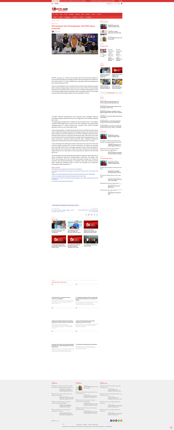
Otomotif (99, 14)
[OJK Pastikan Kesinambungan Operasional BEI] (91, 239)
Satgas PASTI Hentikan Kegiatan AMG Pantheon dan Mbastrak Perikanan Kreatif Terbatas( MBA (73, 174)
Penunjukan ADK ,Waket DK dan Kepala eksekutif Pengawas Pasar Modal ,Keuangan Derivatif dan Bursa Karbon (75, 178)
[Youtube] (116, 421)
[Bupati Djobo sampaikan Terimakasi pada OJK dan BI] (111, 168)
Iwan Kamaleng (57, 31)
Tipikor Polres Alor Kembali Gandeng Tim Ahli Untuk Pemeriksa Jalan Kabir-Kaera (105, 87)
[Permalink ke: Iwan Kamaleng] (53, 31)
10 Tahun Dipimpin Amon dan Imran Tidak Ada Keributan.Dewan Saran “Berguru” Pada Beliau (110, 126)
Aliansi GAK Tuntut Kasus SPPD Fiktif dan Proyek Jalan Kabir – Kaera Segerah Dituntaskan (117, 87)
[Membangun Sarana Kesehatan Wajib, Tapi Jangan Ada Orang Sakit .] (63, 394)
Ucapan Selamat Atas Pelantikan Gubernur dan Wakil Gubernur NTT (115, 398)
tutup (63, 424)
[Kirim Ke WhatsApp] (97, 215)
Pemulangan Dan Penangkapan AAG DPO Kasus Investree (65, 205)
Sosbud (93, 14)
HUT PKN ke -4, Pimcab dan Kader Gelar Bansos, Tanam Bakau (111, 117)
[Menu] (52, 3)
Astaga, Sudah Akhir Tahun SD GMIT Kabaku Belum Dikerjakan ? (91, 412)
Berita (56, 14)
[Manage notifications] (171, 427)
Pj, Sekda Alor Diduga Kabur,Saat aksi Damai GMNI (87, 1)
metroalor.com (60, 78)
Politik (66, 14)
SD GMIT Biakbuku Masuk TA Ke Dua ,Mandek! (114, 1)
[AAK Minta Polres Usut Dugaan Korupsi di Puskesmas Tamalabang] (59, 225)
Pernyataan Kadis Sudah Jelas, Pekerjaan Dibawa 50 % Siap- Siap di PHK (91, 404)
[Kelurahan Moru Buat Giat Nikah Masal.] (109, 183)
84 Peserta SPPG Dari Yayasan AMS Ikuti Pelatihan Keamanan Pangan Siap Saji (115, 153)
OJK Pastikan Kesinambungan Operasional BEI (62, 181)
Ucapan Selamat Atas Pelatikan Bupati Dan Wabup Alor (103, 55)
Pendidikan (71, 14)
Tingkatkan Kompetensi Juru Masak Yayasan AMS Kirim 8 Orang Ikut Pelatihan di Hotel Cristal (114, 145)
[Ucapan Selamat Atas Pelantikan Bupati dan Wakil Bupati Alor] (111, 386)
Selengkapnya (110, 92)
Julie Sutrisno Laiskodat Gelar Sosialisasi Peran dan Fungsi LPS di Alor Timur (110, 107)
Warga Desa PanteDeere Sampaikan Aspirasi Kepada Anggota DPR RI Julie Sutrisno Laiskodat (111, 112)
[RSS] (121, 421)
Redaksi (56, 3)
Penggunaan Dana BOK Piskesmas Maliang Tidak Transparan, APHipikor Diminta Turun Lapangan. (115, 26)
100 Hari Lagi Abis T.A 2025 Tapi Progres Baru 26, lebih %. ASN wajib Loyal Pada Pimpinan (110, 121)
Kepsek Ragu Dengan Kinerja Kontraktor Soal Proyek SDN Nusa (90, 396)
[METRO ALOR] (60, 9)
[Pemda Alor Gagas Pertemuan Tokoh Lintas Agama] (111, 176)
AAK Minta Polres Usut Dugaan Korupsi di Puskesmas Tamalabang (67, 169)
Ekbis (82, 14)
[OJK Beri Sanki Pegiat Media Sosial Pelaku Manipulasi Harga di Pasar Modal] (59, 239)
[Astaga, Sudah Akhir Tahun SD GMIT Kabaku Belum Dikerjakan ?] (87, 408)
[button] (119, 3)
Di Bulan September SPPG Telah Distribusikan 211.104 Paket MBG (88, 210)
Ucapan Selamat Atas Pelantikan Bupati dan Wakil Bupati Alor (114, 390)
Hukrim (61, 14)
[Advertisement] (75, 66)
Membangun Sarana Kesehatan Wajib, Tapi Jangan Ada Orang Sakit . (66, 398)
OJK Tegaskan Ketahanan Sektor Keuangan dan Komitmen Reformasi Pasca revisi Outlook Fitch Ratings (75, 171)
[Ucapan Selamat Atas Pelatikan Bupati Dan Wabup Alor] (103, 50)
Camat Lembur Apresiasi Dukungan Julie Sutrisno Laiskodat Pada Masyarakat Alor (109, 102)
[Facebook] (111, 421)
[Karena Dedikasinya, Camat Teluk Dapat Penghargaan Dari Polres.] (63, 410)
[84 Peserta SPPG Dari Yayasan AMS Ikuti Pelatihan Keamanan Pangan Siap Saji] (111, 149)
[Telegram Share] (94, 215)
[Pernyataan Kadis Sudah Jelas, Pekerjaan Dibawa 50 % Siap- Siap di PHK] (87, 400)
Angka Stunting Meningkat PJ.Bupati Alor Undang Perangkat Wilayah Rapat (65, 406)
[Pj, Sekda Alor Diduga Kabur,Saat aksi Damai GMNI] (103, 32)
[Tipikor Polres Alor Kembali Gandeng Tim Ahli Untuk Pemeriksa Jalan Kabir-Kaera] (105, 82)
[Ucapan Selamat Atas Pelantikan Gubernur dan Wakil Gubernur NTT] (111, 394)
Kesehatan (87, 14)
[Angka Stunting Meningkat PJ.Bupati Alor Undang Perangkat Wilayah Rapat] (63, 402)
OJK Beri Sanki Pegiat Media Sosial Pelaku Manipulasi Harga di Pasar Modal (69, 176)
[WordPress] (114, 421)
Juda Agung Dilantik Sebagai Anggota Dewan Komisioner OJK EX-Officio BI (63, 210)
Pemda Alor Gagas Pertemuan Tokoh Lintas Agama (115, 180)
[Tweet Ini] (89, 215)
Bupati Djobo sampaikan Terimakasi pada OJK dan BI (114, 172)
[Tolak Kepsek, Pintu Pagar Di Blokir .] (108, 190)
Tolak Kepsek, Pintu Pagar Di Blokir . (114, 193)
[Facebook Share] (86, 215)
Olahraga (77, 14)
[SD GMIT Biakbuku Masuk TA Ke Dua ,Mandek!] (103, 38)
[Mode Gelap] (121, 3)
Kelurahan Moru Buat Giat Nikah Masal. (114, 186)
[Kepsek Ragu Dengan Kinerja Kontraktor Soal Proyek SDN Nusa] (87, 392)
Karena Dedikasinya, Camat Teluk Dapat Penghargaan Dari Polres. (66, 414)
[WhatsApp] (119, 421)
